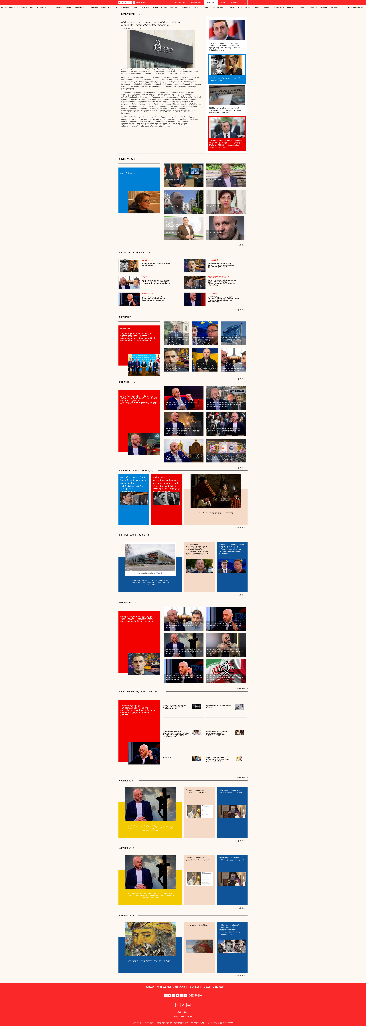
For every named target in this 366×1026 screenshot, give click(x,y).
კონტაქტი (235, 2)
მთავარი (150, 987)
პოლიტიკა (125, 328)
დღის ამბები (147, 260)
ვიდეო (223, 2)
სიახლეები (211, 2)
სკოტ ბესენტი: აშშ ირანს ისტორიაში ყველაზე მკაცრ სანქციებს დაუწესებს (224, 7)
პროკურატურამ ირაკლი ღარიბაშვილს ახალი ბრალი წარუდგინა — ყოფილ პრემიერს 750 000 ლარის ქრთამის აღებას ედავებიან (131, 7)
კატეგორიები (196, 2)
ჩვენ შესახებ (180, 2)
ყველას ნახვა (241, 245)
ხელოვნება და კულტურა (219, 277)
